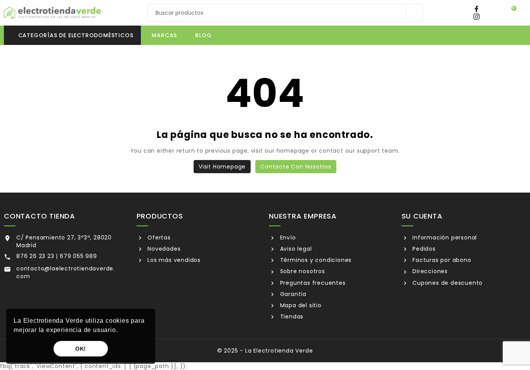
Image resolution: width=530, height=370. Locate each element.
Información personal (443, 237)
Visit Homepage (222, 166)
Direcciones (429, 271)
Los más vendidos (173, 260)
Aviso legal (295, 249)
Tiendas (290, 316)
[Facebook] (478, 9)
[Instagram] (478, 17)
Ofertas (157, 237)
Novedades (162, 249)
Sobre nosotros (301, 271)
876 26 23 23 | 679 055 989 (56, 256)
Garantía (292, 294)
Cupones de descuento (446, 283)
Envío (287, 237)
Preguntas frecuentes (312, 283)
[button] (121, 331)
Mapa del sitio (300, 305)
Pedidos (422, 249)
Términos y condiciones (315, 260)
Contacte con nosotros (295, 166)
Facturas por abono (440, 260)
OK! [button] (80, 349)
